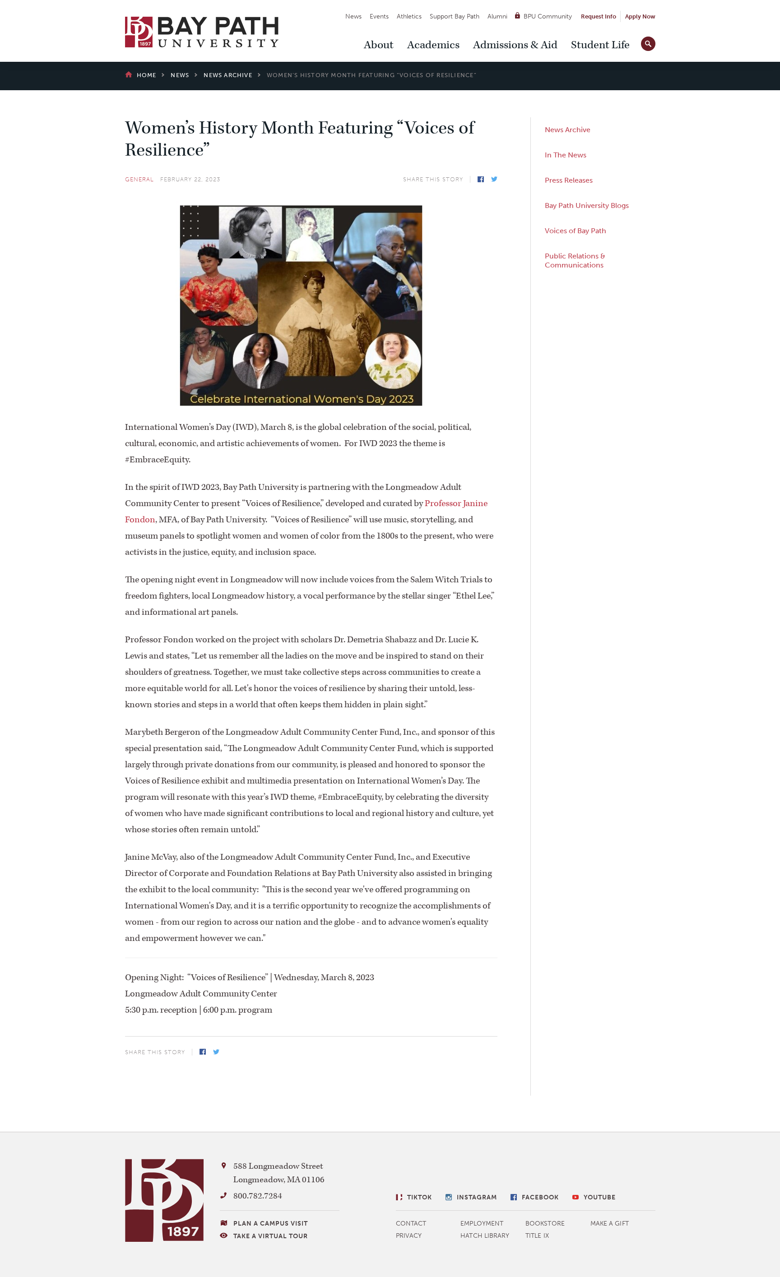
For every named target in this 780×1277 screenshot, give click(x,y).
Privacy (409, 1236)
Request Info (598, 16)
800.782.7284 (257, 1196)
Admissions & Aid (515, 45)
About (379, 45)
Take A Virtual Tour (270, 1236)
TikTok (419, 1197)
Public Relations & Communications (575, 260)
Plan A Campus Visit (270, 1223)
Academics (433, 45)
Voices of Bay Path (575, 230)
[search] (648, 42)
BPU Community (548, 16)
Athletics (409, 16)
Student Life (600, 45)
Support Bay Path (454, 16)
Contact (411, 1223)
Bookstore (545, 1223)
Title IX (537, 1236)
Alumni (497, 16)
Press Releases (569, 180)
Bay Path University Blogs (587, 205)
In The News (565, 155)
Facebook (481, 179)
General (139, 179)
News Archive (567, 129)
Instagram (477, 1197)
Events (379, 16)
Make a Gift (609, 1223)
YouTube (600, 1197)
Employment (481, 1223)
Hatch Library (484, 1236)
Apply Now (640, 16)
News (353, 16)
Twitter (494, 179)
